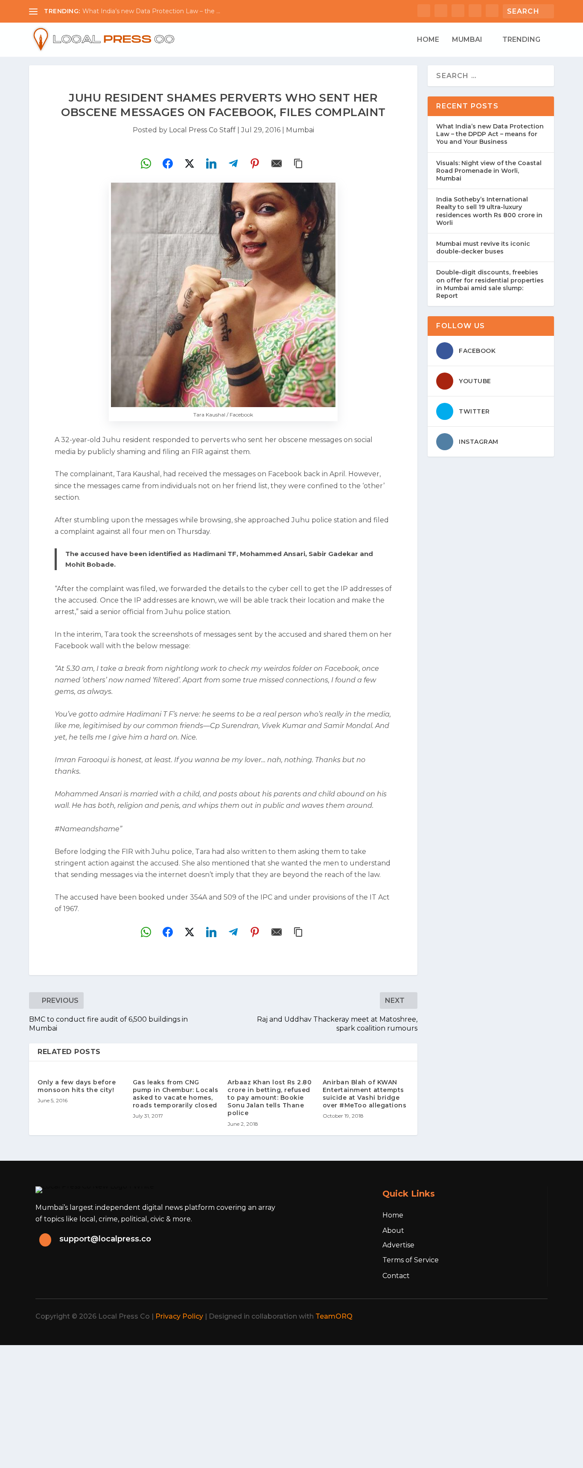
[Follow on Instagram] (497, 1316)
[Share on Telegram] (233, 163)
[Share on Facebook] (168, 163)
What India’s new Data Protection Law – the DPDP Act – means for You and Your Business (490, 134)
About (393, 1230)
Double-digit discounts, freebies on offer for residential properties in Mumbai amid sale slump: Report (490, 284)
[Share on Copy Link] (298, 163)
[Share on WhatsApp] (146, 163)
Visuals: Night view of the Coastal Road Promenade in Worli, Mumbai (489, 170)
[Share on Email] (276, 163)
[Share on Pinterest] (255, 163)
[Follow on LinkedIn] (516, 1316)
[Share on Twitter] (189, 163)
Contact (396, 1276)
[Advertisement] (256, 1405)
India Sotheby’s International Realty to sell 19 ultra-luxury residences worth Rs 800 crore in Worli (489, 211)
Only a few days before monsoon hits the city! (77, 1086)
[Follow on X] (478, 1316)
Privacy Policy (179, 1316)
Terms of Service (410, 1260)
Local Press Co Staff (202, 130)
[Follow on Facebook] (459, 1316)
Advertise (398, 1245)
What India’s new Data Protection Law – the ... (151, 11)
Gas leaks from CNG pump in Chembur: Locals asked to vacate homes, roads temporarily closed (176, 1094)
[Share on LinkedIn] (211, 163)
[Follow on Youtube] (534, 1316)
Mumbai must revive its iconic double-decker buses (483, 247)
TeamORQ (334, 1316)
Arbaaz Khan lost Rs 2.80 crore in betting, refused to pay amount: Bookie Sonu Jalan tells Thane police (269, 1097)
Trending (521, 40)
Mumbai (467, 40)
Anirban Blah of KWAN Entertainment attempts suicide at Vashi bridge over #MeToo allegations (365, 1094)
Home (428, 40)
